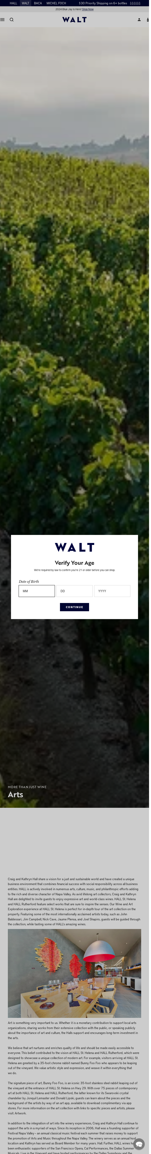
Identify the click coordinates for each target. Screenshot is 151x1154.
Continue (74, 607)
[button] (139, 1144)
